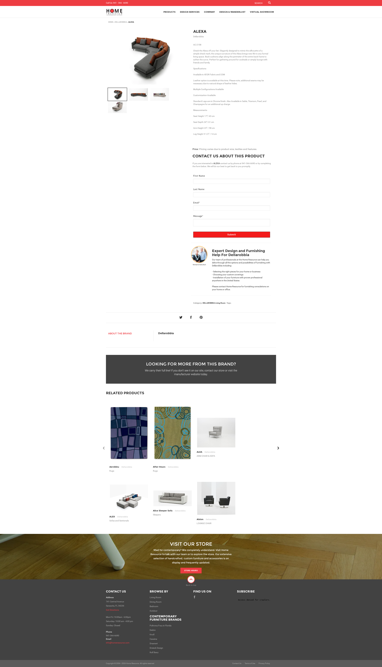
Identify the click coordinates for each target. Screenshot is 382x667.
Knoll (152, 634)
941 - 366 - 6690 (120, 3)
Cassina (153, 639)
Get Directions (112, 610)
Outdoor (153, 611)
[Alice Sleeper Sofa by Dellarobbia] (172, 498)
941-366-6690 (248, 163)
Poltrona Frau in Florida (160, 625)
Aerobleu (120, 466)
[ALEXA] (117, 94)
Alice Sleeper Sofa (169, 510)
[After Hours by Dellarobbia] (172, 432)
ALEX (118, 516)
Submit (231, 234)
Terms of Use (250, 663)
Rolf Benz (154, 652)
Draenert (154, 643)
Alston (206, 519)
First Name (199, 176)
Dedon (153, 630)
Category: (197, 303)
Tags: (229, 303)
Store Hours (191, 571)
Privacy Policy (264, 663)
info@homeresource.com (117, 643)
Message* (198, 216)
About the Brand (120, 333)
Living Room (220, 303)
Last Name (198, 189)
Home (110, 22)
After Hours (165, 466)
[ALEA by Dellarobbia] (216, 432)
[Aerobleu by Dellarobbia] (129, 432)
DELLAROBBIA (121, 22)
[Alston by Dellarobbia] (216, 498)
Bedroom (154, 606)
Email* (196, 203)
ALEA (206, 452)
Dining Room (155, 602)
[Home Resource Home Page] (114, 12)
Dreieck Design (156, 648)
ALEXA (199, 31)
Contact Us (116, 591)
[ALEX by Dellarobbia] (129, 498)
